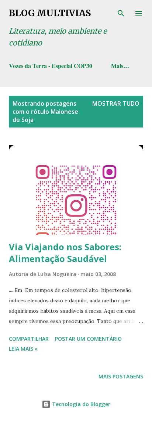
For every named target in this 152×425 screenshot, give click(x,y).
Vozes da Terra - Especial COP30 (50, 65)
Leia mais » (23, 348)
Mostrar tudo (115, 103)
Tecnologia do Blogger (80, 404)
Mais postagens (121, 376)
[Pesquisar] (121, 13)
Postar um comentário (88, 338)
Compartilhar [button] (29, 338)
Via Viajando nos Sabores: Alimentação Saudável (65, 253)
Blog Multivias (50, 13)
